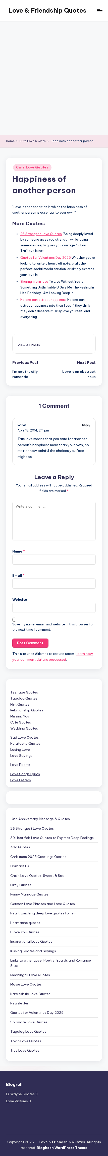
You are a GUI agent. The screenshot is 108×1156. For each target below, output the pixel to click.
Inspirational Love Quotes (31, 941)
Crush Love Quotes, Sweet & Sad (37, 875)
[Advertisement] (54, 78)
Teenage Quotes (24, 692)
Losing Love (20, 749)
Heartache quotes (25, 922)
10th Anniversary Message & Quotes (40, 819)
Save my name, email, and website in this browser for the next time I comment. (53, 626)
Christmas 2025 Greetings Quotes (38, 856)
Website (19, 599)
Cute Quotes (20, 722)
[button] (29, 345)
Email (18, 575)
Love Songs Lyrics (25, 774)
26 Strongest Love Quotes (32, 828)
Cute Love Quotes (32, 167)
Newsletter (19, 1003)
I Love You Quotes (24, 932)
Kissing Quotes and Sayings (33, 951)
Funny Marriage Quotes (29, 894)
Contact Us (19, 866)
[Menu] (99, 10)
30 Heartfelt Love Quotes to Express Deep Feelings (52, 837)
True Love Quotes (24, 1050)
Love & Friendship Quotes (47, 10)
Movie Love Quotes (26, 984)
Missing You (19, 716)
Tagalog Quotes (23, 698)
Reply (86, 425)
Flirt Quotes (19, 704)
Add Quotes (20, 847)
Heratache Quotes (25, 743)
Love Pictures (17, 1101)
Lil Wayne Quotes (20, 1094)
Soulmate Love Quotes (28, 1022)
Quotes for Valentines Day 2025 (37, 1012)
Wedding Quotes (24, 728)
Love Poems (20, 764)
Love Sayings (21, 755)
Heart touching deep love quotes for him (43, 913)
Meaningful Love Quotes (30, 975)
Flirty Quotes (20, 885)
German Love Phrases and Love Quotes (42, 904)
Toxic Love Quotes (25, 1041)
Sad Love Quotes (24, 737)
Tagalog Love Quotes (28, 1031)
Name (18, 551)
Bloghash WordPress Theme (62, 1147)
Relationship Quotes (26, 710)
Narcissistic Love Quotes (30, 994)
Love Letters (20, 780)
